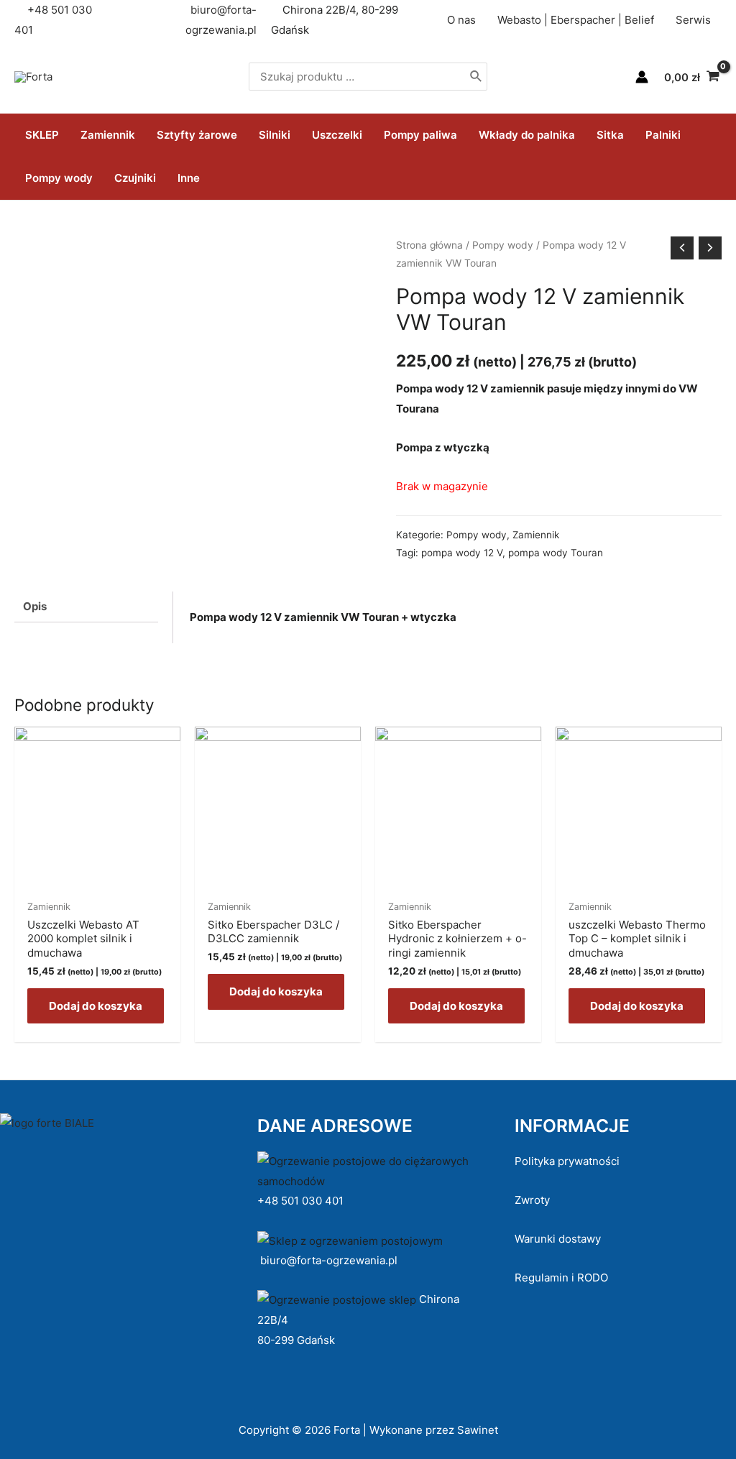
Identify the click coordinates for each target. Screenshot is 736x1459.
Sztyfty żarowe (197, 135)
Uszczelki (337, 135)
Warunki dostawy (558, 1239)
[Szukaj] (476, 76)
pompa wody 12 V (461, 552)
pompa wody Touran (555, 552)
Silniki (274, 135)
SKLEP (42, 135)
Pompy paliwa (420, 135)
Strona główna (429, 245)
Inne (189, 178)
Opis (35, 606)
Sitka (610, 135)
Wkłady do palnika (527, 135)
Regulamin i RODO (561, 1277)
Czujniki (135, 178)
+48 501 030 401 (301, 1200)
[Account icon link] (641, 76)
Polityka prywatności (567, 1161)
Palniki (663, 135)
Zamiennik (107, 135)
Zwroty (532, 1200)
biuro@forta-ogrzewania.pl (328, 1260)
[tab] (86, 607)
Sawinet (477, 1430)
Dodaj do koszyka (95, 1006)
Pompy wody (59, 178)
